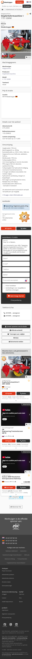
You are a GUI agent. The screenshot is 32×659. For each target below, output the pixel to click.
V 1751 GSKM (6, 79)
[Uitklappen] (16, 400)
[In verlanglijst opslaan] (28, 14)
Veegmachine (6, 68)
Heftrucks (26, 555)
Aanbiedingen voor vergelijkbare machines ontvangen (16, 289)
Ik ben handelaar (11, 286)
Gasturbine (23, 551)
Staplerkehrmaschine (9, 74)
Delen (17, 338)
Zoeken (27, 6)
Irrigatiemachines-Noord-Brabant (16, 563)
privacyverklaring (6, 654)
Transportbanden (22, 559)
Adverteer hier (16, 507)
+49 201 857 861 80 (11, 538)
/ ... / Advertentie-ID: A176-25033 (12, 9)
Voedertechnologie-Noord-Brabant (12, 555)
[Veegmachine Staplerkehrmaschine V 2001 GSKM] (16, 367)
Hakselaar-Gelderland (12, 551)
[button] (30, 2)
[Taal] (28, 2)
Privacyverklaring (16, 300)
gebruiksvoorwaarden (17, 654)
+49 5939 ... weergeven (12, 313)
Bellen (25, 228)
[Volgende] (29, 44)
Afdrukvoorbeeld (16, 330)
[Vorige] (3, 44)
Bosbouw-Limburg (10, 559)
